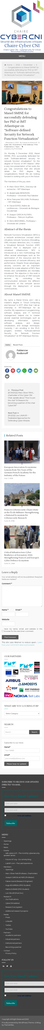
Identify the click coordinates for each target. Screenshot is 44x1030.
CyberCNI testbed (13, 903)
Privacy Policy (11, 953)
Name (5, 610)
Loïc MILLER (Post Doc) (14, 893)
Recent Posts (18, 345)
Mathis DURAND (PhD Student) (17, 889)
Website (5, 619)
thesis (20, 149)
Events (6, 850)
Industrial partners (13, 939)
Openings (7, 841)
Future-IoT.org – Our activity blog (18, 859)
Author (8, 345)
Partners (7, 933)
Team (18, 147)
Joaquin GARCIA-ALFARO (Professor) (20, 877)
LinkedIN (9, 921)
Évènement (17, 145)
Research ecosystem (14, 907)
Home (6, 844)
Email (19, 610)
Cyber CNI (8, 145)
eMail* (7, 755)
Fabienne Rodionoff (29, 142)
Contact (7, 951)
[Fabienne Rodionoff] (11, 355)
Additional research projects (17, 911)
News (6, 847)
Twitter (8, 925)
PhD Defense (28, 145)
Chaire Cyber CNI (22, 45)
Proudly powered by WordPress (15, 1023)
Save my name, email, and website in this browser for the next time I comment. (23, 630)
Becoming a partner (14, 947)
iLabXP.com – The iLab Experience (19, 863)
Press (8, 917)
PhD (15, 149)
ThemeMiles (9, 1025)
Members (7, 867)
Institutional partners (14, 943)
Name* (7, 747)
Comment (7, 584)
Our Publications (12, 899)
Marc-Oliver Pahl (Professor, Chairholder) (21, 873)
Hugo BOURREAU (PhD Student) (18, 885)
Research (7, 897)
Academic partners (13, 935)
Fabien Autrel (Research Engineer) (19, 881)
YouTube (9, 929)
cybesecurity (9, 149)
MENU (22, 56)
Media (6, 914)
